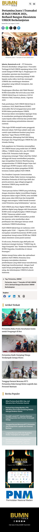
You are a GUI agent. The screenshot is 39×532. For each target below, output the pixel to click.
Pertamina (12, 279)
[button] (30, 3)
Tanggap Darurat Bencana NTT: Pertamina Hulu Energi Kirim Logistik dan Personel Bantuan (19, 384)
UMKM (18, 279)
